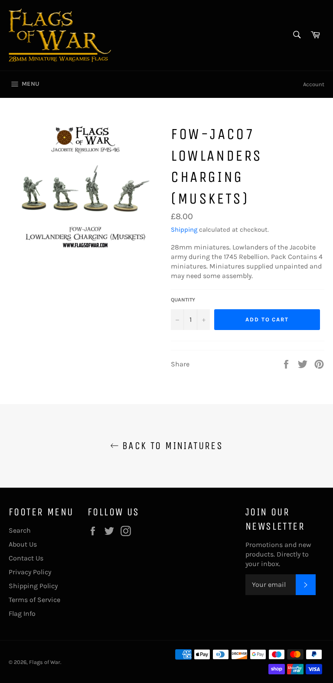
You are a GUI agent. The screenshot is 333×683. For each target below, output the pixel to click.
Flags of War (44, 662)
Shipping (184, 229)
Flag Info (22, 613)
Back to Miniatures (171, 446)
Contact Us (26, 558)
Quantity (183, 300)
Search (20, 530)
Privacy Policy (30, 572)
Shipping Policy (33, 586)
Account (313, 84)
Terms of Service (34, 600)
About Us (23, 544)
